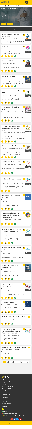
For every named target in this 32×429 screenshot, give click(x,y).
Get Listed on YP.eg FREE (7, 386)
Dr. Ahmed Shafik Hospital (10, 34)
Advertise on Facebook (6, 403)
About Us (4, 399)
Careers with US (5, 384)
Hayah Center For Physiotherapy (7, 285)
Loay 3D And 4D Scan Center (11, 162)
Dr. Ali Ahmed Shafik (8, 61)
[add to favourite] (24, 35)
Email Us (9, 56)
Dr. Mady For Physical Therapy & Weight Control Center (11, 230)
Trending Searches (6, 390)
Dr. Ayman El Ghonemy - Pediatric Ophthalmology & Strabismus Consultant (10, 331)
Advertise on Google (6, 382)
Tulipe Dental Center (8, 76)
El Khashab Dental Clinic (9, 146)
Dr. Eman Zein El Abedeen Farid (10, 108)
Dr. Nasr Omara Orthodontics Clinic (11, 248)
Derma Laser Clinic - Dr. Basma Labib (11, 92)
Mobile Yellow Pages (6, 394)
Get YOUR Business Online (7, 388)
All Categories (10, 6)
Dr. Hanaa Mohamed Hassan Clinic (11, 180)
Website (6, 56)
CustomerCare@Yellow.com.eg (11, 413)
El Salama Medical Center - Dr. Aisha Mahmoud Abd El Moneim (13, 348)
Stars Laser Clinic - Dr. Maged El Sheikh (11, 196)
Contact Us (4, 401)
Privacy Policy (5, 397)
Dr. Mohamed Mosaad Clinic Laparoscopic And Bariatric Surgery (10, 128)
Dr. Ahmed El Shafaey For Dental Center (10, 266)
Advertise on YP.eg (6, 381)
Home (3, 6)
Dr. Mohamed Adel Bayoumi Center (13, 316)
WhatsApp (15, 56)
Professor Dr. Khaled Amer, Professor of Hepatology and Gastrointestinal (10, 215)
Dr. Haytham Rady (7, 302)
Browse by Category (6, 395)
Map (12, 56)
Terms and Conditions (6, 391)
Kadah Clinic (5, 46)
